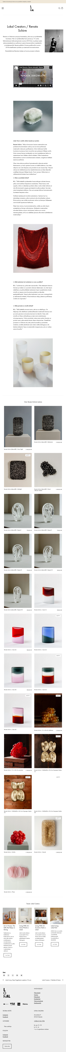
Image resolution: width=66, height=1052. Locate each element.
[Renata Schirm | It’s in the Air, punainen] (18, 751)
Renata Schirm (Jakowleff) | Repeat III (13, 570)
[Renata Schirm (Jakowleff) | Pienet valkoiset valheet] (48, 470)
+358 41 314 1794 (39, 1021)
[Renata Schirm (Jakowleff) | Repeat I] (18, 511)
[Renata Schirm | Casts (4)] (18, 670)
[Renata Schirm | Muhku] (18, 833)
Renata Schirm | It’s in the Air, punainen (13, 770)
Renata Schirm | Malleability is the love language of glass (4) (48, 812)
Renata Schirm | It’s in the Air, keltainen (43, 730)
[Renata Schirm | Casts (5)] (48, 670)
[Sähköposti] (21, 975)
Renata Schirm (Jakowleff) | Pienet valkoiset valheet (42, 490)
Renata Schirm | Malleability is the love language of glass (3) (17, 812)
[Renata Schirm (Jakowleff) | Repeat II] (48, 511)
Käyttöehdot (37, 999)
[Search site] (59, 8)
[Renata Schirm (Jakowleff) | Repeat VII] (48, 551)
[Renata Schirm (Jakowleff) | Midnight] (18, 470)
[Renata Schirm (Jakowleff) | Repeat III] (18, 551)
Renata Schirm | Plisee (9, 892)
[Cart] (62, 8)
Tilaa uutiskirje (7, 1026)
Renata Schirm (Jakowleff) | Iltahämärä (43, 442)
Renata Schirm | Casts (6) (10, 729)
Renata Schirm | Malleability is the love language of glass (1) (48, 770)
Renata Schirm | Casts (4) (10, 689)
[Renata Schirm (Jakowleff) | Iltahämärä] (48, 423)
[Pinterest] (17, 975)
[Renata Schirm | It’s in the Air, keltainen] (48, 710)
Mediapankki (37, 1003)
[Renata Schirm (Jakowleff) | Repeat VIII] (18, 591)
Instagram (5, 1015)
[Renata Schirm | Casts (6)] (18, 710)
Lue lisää (7, 955)
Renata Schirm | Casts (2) (10, 650)
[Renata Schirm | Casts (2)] (18, 631)
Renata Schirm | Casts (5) (40, 689)
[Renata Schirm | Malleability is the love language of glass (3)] (18, 792)
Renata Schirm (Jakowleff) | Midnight (13, 489)
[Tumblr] (12, 975)
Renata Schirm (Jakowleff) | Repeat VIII (13, 610)
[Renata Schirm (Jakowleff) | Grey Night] (18, 426)
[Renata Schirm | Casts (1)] (48, 591)
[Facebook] (4, 975)
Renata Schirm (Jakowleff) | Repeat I (12, 530)
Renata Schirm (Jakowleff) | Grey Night (13, 449)
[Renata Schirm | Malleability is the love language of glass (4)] (48, 792)
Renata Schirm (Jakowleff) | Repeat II (43, 530)
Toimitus (36, 995)
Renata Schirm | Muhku (9, 852)
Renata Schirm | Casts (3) (40, 650)
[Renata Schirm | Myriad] (48, 833)
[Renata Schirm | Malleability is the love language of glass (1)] (48, 751)
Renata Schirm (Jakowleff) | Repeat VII (43, 570)
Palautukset (37, 997)
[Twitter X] (8, 975)
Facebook (5, 1017)
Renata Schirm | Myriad (40, 852)
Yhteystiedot (37, 993)
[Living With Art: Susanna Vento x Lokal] (41, 916)
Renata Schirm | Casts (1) (40, 610)
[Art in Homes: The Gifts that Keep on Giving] (9, 916)
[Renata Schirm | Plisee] (18, 873)
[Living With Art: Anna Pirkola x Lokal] (25, 916)
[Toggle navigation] (2, 8)
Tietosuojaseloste (38, 1001)
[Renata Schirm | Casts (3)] (48, 631)
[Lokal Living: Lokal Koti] (56, 916)
